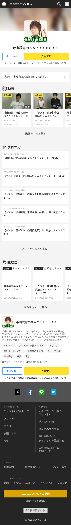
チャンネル (46, 482)
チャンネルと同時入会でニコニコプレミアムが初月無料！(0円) (35, 63)
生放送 (17, 482)
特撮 (6, 440)
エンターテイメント (13, 351)
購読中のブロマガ (49, 429)
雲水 (27, 356)
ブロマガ (9, 418)
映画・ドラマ (11, 433)
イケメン (54, 345)
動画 (6, 482)
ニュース (30, 482)
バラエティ (18, 361)
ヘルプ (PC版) (59, 466)
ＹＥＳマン (9, 345)
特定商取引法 (32, 466)
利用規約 (9, 466)
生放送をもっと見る (35, 307)
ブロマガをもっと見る (34, 248)
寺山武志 (8, 356)
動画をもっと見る (35, 133)
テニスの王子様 (35, 351)
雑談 (19, 356)
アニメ (7, 426)
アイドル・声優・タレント (32, 345)
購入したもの (46, 421)
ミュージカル (53, 351)
